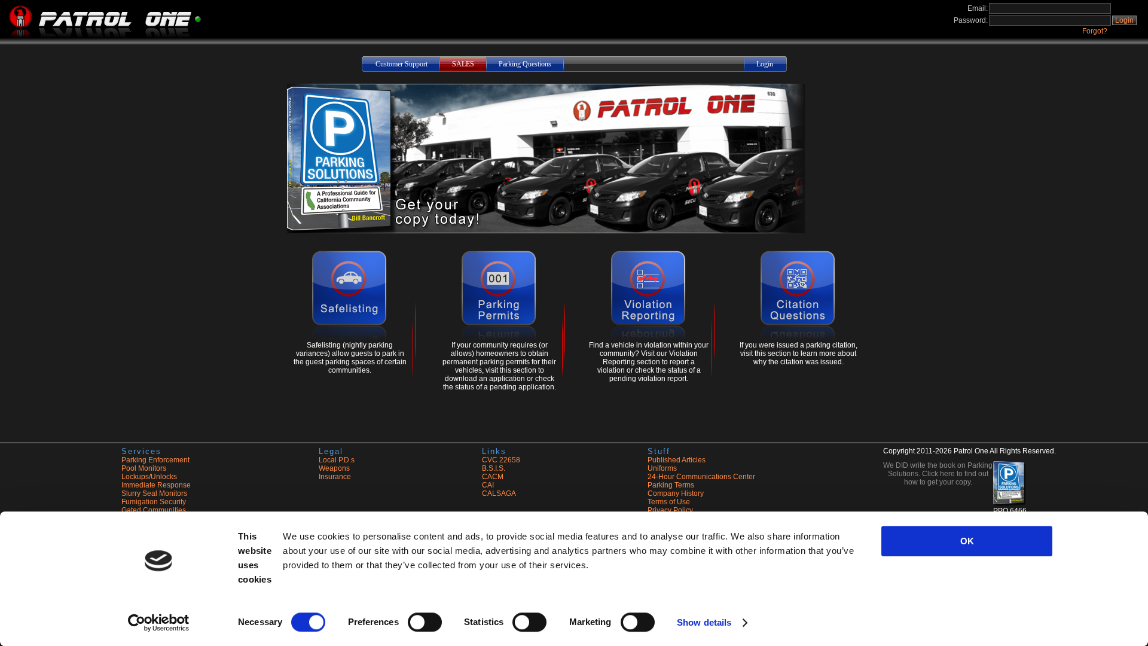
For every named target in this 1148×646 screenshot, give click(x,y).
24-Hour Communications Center (701, 477)
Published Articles (677, 460)
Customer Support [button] (401, 64)
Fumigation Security (153, 502)
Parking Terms (671, 485)
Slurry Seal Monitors (154, 493)
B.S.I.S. (493, 468)
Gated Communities (153, 510)
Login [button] (1124, 20)
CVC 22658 (501, 460)
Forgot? (1094, 31)
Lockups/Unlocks (149, 477)
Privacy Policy (670, 510)
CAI (488, 485)
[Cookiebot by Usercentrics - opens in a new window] (158, 623)
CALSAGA (499, 493)
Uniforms (662, 468)
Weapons (334, 468)
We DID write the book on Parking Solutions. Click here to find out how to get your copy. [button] (938, 473)
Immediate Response (156, 485)
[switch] (425, 622)
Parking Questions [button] (525, 64)
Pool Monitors (143, 468)
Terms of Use (669, 502)
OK (967, 541)
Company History (676, 493)
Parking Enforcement (155, 460)
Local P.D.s (337, 460)
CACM (492, 477)
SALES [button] (463, 64)
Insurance (335, 477)
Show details (704, 622)
